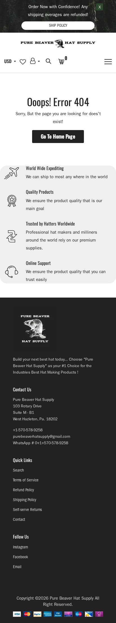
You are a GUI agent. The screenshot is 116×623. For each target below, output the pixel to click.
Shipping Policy (24, 499)
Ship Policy (58, 25)
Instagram (20, 547)
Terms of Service (26, 480)
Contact (19, 519)
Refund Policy (23, 490)
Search (18, 470)
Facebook (20, 557)
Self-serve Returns (27, 509)
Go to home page (58, 136)
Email (17, 566)
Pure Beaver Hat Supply (71, 598)
